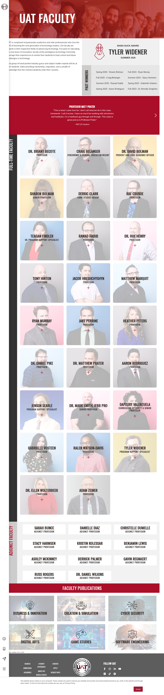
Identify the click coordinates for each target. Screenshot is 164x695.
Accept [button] (138, 689)
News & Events (41, 675)
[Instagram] (109, 669)
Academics (27, 672)
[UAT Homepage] (4, 6)
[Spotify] (114, 674)
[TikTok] (109, 674)
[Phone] (4, 649)
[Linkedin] (114, 669)
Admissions (27, 668)
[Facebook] (104, 669)
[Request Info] (4, 639)
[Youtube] (119, 669)
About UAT (41, 671)
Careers (55, 664)
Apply (55, 668)
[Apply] (4, 659)
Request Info (55, 672)
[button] (155, 115)
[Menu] (4, 669)
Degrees (27, 664)
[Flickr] (104, 674)
